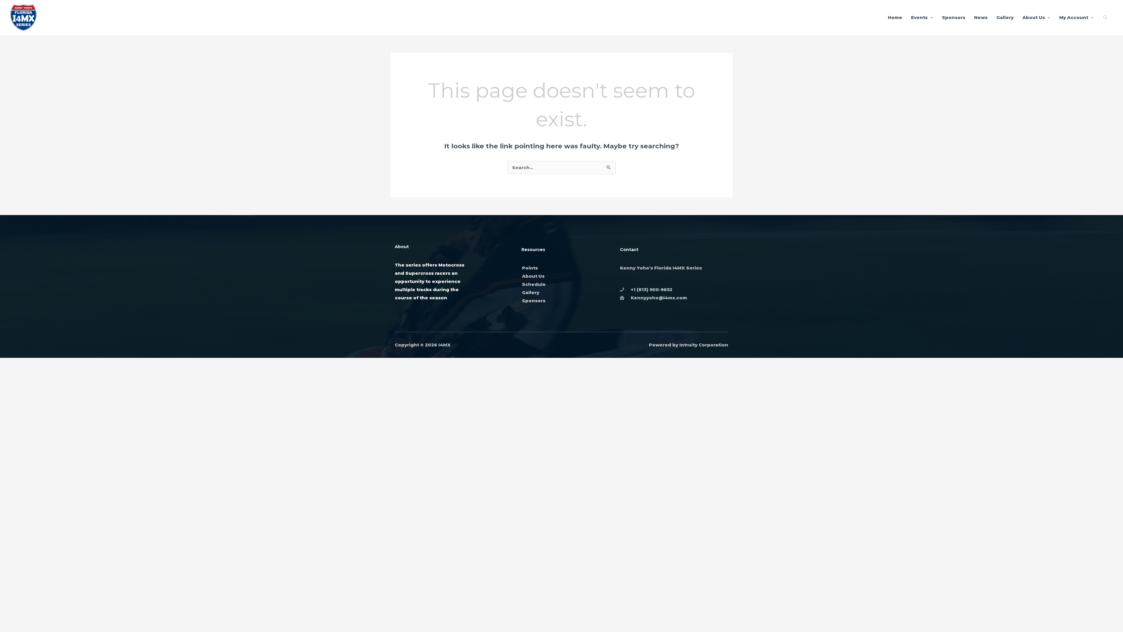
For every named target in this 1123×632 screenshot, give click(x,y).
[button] (1105, 17)
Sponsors (953, 17)
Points (530, 268)
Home (895, 17)
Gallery (1005, 17)
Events (919, 17)
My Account (1073, 17)
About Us (1033, 17)
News (981, 17)
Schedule (534, 284)
